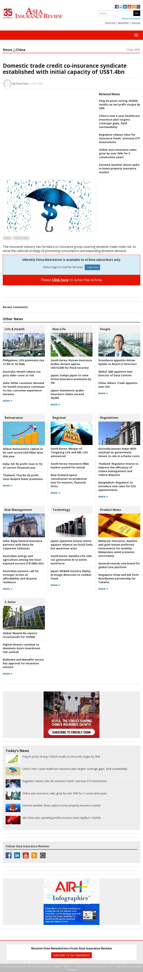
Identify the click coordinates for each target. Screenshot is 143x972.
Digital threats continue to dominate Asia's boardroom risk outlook (21, 648)
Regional (59, 418)
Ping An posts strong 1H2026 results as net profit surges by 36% (119, 104)
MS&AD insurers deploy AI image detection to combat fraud (71, 574)
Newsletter (123, 23)
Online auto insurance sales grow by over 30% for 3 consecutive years (117, 153)
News (7, 49)
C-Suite (10, 602)
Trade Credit (21, 238)
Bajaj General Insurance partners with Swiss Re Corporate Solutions (22, 544)
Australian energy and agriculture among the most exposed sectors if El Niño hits (23, 559)
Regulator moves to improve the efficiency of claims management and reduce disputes (118, 469)
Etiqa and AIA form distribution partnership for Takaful (118, 578)
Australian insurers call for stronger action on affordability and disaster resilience (21, 576)
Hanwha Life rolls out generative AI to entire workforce (71, 559)
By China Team (20, 83)
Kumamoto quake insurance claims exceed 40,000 (67, 394)
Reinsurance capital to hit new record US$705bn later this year (23, 452)
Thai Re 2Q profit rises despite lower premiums (23, 477)
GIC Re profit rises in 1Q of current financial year (22, 465)
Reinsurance (14, 418)
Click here (60, 280)
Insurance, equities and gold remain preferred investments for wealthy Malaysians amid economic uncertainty (117, 548)
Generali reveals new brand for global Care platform (119, 565)
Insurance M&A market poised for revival (70, 465)
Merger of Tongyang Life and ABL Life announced (69, 452)
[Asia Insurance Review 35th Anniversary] (40, 12)
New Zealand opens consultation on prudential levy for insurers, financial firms (69, 480)
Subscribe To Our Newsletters (71, 955)
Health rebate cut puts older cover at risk (22, 373)
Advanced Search (131, 18)
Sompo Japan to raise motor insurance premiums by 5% (71, 379)
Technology (61, 510)
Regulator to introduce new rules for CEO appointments (117, 486)
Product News (110, 510)
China (7, 238)
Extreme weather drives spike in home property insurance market (119, 168)
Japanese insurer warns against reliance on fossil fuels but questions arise (72, 544)
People (105, 329)
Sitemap (136, 23)
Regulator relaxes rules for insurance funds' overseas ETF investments (119, 138)
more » (7, 400)
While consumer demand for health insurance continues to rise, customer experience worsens (24, 388)
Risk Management (18, 510)
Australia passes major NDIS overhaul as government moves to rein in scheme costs (119, 452)
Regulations (109, 418)
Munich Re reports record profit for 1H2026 (20, 635)
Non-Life (59, 329)
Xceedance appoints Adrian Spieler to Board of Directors (117, 362)
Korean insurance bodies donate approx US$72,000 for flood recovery (71, 363)
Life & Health (15, 329)
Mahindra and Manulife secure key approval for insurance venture (23, 663)
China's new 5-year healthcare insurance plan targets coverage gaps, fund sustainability (119, 121)
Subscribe (110, 23)
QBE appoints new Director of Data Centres (115, 373)
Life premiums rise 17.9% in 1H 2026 (23, 362)
